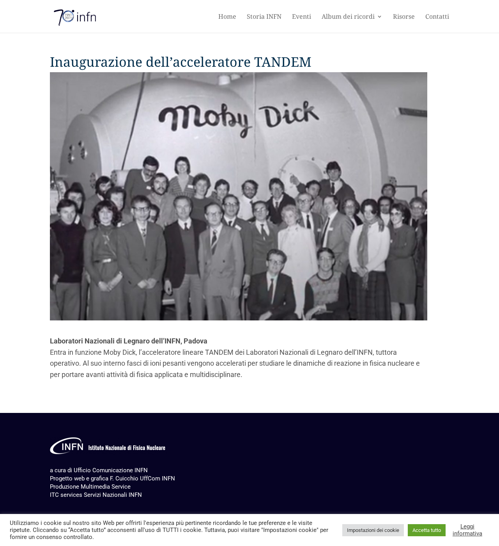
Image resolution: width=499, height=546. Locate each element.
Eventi (301, 17)
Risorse (404, 17)
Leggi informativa (467, 530)
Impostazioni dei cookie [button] (373, 530)
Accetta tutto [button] (426, 530)
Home (227, 17)
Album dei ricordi (348, 17)
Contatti (437, 17)
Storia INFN (264, 17)
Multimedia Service (106, 486)
